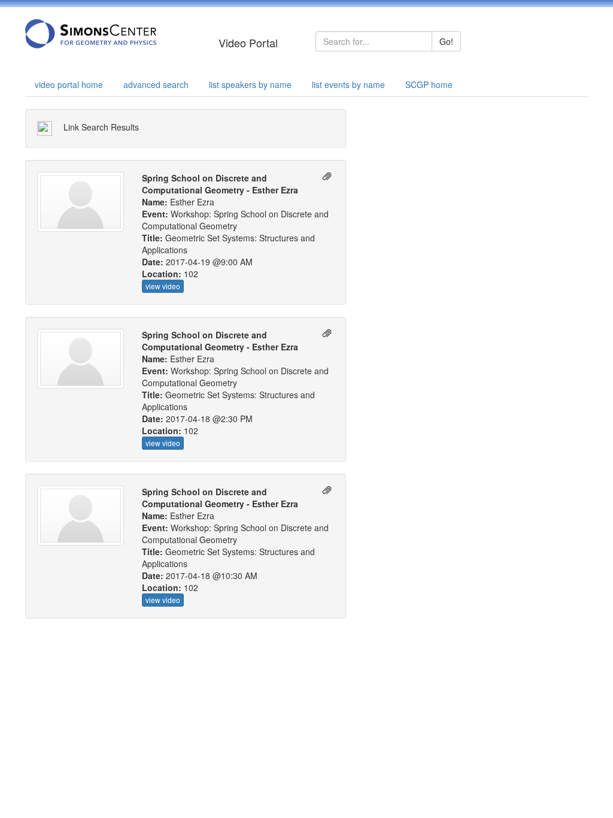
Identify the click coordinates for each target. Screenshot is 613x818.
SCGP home (429, 84)
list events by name (348, 84)
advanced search (156, 84)
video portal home (69, 84)
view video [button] (162, 286)
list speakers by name (250, 84)
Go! (446, 41)
